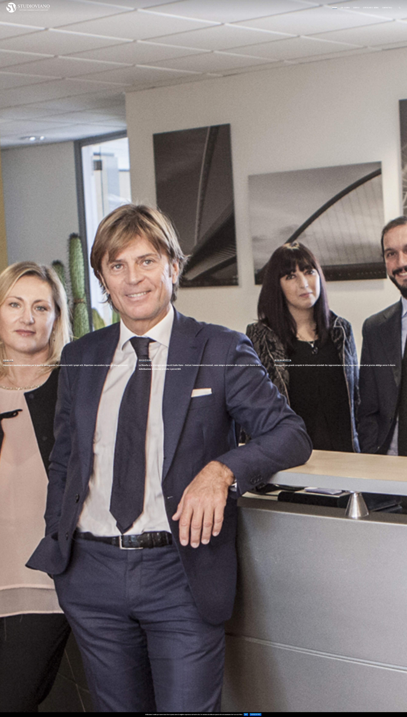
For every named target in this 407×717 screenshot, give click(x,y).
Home (334, 7)
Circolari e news (371, 7)
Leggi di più (255, 714)
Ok (246, 714)
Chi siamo (345, 7)
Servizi (356, 7)
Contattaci (387, 7)
